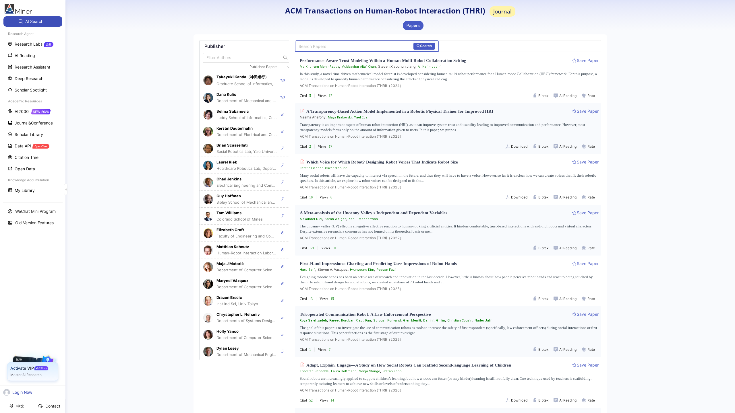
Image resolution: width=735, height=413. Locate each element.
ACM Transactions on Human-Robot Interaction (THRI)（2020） (351, 390)
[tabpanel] (246, 200)
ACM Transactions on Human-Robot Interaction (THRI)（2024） (351, 85)
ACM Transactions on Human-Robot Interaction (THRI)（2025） (351, 136)
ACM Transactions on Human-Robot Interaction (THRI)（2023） (351, 187)
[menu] (32, 106)
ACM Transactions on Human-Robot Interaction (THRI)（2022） (351, 238)
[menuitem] (32, 21)
